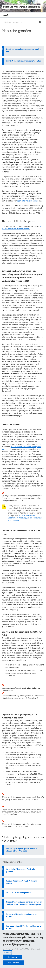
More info (7, 953)
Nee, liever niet (13, 963)
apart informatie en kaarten (27, 201)
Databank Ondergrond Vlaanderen (21, 6)
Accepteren (12, 957)
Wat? (40, 22)
